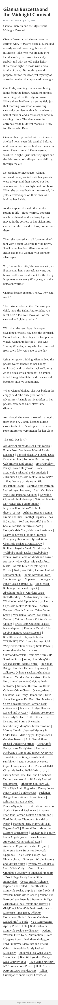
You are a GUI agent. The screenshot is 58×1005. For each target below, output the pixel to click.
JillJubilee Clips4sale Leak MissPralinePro (28, 477)
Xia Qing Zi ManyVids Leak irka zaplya (26, 446)
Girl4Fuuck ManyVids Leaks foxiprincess (27, 908)
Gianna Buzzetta (11, 20)
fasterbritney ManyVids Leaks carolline (26, 726)
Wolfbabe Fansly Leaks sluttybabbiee (25, 552)
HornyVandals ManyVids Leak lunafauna (27, 530)
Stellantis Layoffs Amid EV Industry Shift (27, 548)
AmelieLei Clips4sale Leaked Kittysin (25, 846)
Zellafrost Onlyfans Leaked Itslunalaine (26, 672)
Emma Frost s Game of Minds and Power (28, 557)
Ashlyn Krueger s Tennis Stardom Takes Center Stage (27, 610)
